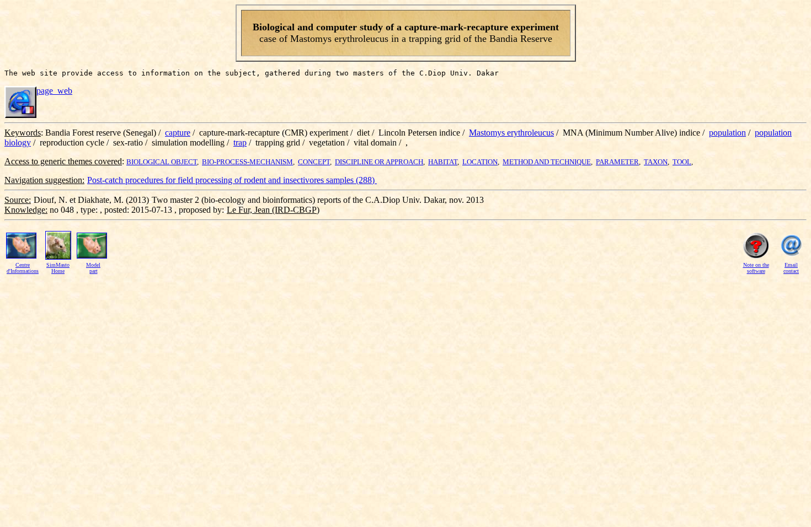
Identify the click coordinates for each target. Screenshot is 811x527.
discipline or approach (379, 162)
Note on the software (756, 268)
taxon (656, 162)
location (480, 162)
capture (177, 132)
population (727, 132)
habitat (442, 162)
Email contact (791, 268)
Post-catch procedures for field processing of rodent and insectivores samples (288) (232, 180)
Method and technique (547, 162)
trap (240, 142)
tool (682, 162)
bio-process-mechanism (247, 162)
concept (314, 162)
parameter (617, 162)
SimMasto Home (58, 268)
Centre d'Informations (23, 268)
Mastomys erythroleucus (511, 132)
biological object (161, 162)
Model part (93, 268)
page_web (54, 90)
